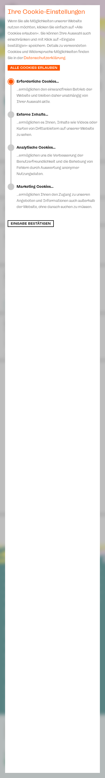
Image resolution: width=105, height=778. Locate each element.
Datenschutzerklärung (44, 58)
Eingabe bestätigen (31, 223)
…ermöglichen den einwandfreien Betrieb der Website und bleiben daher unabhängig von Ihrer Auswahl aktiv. (54, 91)
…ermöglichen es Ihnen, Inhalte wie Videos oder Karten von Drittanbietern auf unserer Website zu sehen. (57, 124)
